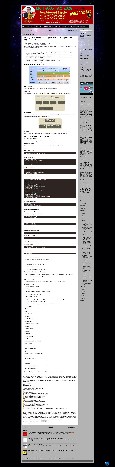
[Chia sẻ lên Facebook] (45, 421)
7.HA (59, 26)
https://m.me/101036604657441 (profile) (40, 394)
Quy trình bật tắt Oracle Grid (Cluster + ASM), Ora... (86, 277)
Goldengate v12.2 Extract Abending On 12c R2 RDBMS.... (87, 249)
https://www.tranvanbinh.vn (34, 400)
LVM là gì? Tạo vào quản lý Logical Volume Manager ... (87, 228)
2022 (82, 208)
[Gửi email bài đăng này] (41, 421)
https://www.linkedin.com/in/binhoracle (35, 405)
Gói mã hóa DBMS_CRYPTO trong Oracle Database (87, 256)
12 (82, 211)
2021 (82, 210)
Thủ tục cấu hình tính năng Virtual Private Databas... (86, 260)
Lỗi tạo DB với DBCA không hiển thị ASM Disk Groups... (87, 224)
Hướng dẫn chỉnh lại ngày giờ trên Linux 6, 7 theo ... (87, 232)
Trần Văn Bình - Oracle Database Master (11, 465)
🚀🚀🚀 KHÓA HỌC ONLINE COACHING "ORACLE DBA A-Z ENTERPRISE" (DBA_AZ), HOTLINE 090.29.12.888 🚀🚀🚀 (51, 432)
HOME (23, 26)
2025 (82, 203)
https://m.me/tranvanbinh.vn (55, 380)
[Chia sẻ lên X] (44, 421)
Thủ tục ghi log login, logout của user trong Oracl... (86, 267)
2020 (82, 295)
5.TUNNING (51, 26)
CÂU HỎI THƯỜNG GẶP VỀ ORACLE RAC (87, 284)
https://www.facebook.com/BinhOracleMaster (38, 393)
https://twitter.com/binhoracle (34, 406)
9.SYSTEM (70, 26)
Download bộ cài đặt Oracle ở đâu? (86, 271)
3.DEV (41, 26)
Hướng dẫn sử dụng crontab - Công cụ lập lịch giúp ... (86, 242)
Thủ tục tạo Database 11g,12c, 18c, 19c (86, 253)
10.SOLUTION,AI (76, 26)
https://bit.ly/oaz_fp (27, 385)
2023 (82, 207)
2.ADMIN (36, 26)
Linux (27, 422)
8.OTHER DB (64, 26)
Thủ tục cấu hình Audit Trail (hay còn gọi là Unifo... (86, 263)
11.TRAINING (82, 26)
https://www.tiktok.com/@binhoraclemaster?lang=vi (38, 404)
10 (82, 215)
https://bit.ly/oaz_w (27, 382)
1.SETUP (32, 26)
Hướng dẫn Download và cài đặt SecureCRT (36, 444)
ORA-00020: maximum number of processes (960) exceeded (86, 274)
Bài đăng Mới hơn (27, 30)
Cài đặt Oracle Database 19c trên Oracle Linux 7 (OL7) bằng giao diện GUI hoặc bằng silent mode (42, 456)
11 (82, 213)
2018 (82, 298)
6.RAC (56, 26)
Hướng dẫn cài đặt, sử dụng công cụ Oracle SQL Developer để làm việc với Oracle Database (45, 438)
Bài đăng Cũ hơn (72, 30)
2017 (82, 300)
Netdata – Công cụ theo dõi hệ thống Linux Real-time (86, 238)
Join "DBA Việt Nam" (84, 98)
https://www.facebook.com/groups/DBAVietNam (40, 398)
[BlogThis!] (43, 421)
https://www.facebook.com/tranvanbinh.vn (37, 396)
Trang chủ (50, 30)
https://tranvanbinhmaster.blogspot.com (36, 401)
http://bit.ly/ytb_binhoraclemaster (35, 402)
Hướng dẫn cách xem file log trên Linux (87, 235)
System (29, 422)
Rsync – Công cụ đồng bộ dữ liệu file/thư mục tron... (87, 246)
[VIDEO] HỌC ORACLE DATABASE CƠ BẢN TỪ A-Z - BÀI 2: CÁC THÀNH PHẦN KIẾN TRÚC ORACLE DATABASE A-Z (50, 450)
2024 (82, 205)
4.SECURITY (46, 26)
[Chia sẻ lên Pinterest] (46, 421)
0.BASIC (27, 26)
